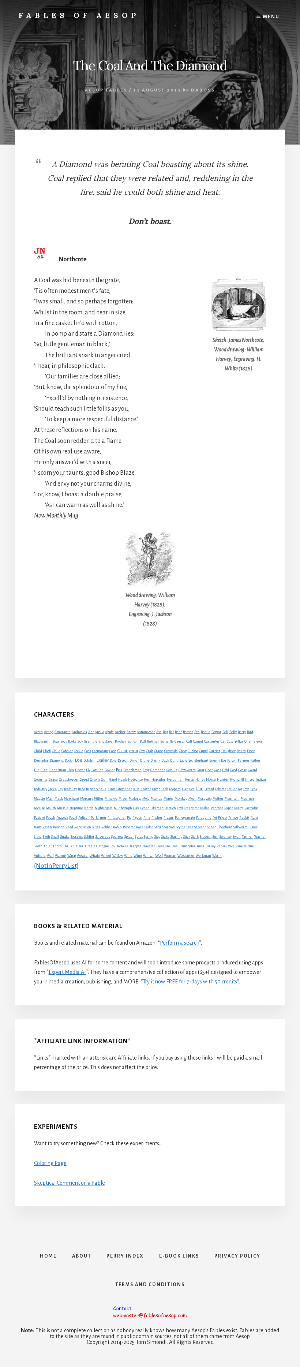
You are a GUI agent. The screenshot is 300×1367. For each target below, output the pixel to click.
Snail (55, 836)
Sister (253, 827)
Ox (186, 808)
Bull (143, 741)
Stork (195, 836)
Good (233, 770)
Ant (91, 732)
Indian (261, 779)
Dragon (123, 760)
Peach (50, 817)
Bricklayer (106, 741)
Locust (232, 789)
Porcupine (203, 817)
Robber (106, 827)
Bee (197, 732)
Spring (148, 836)
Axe (159, 732)
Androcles (79, 732)
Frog (146, 770)
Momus (156, 798)
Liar (185, 789)
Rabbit (244, 817)
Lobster (220, 789)
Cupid (203, 751)
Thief (48, 846)
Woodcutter (186, 856)
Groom (95, 779)
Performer (98, 817)
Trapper (135, 846)
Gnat (200, 770)
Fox (119, 769)
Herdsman (175, 779)
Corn (112, 751)
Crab (149, 751)
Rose (139, 827)
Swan (237, 836)
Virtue (249, 846)
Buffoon (133, 741)
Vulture (40, 856)
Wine (138, 856)
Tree (174, 846)
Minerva (111, 798)
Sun (215, 836)
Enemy (214, 760)
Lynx (254, 789)
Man (49, 798)
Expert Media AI (67, 972)
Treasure (163, 846)
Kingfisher (124, 789)
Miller (99, 798)
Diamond (57, 760)
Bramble (90, 741)
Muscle (62, 808)
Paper (228, 808)
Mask (59, 798)
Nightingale (104, 808)
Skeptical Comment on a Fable (69, 1183)
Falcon (232, 760)
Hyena (235, 779)
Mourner (247, 798)
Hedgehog (135, 779)
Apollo (99, 732)
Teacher (260, 836)
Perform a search (179, 943)
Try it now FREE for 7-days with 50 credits (190, 982)
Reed (69, 827)
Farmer (244, 760)
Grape (53, 779)
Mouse (39, 808)
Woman (170, 856)
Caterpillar (235, 741)
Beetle (205, 732)
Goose (242, 770)
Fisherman (57, 770)
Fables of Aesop (79, 15)
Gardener (157, 770)
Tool (113, 846)
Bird (250, 732)
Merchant (71, 798)
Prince (233, 817)
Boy (80, 741)
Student (205, 836)
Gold (225, 770)
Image (250, 779)
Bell (225, 732)
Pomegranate (185, 817)
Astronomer (146, 732)
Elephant (201, 760)
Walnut (60, 856)
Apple (109, 732)
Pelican (84, 817)
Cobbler (67, 751)
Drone (144, 760)
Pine (146, 817)
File (37, 770)
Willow (117, 856)
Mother (218, 798)
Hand (113, 779)
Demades (41, 760)
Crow (183, 751)
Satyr (157, 827)
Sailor (149, 827)
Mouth (51, 808)
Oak (136, 808)
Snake (65, 836)
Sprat (139, 836)
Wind (128, 856)
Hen (147, 779)
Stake (165, 836)
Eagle (183, 760)
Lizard (209, 789)
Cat (223, 741)
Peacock (62, 817)
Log (240, 789)
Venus (222, 846)
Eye (223, 760)
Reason (58, 827)
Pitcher (156, 817)
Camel (198, 741)
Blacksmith (43, 741)
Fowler (110, 770)
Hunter (223, 779)
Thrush (69, 846)
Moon (192, 798)
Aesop (48, 732)
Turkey (210, 846)
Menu (271, 16)
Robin (117, 827)
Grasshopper (69, 779)
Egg (190, 760)
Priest (222, 817)
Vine (239, 846)
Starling (176, 836)
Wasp (71, 856)
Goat (209, 770)
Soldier (89, 836)
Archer (120, 732)
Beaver (188, 732)
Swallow (226, 836)
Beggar (216, 732)
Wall (50, 856)
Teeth (38, 846)
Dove (113, 760)
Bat (171, 732)
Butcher (153, 741)
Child (38, 751)
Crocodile (171, 751)
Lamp (156, 789)
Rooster (129, 827)
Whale (95, 856)
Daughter (228, 751)
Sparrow (117, 836)
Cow (142, 751)
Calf (189, 741)
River (96, 827)
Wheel (106, 856)
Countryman (127, 750)
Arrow (131, 732)
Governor (41, 779)
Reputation (82, 827)
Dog (78, 760)
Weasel (83, 856)
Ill (242, 779)
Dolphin (89, 760)
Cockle (78, 751)
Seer (190, 827)
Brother (120, 741)
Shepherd (224, 827)
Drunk (155, 760)
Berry (242, 732)
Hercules (158, 779)
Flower (80, 770)
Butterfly (166, 741)
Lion (199, 789)
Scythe (180, 827)
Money (168, 798)
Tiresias (91, 846)
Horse (211, 779)
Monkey (181, 798)
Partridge (251, 808)
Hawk (122, 779)
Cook (88, 751)
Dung (174, 760)
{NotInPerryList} (56, 865)
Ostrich (170, 808)
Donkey (103, 760)
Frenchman (133, 770)
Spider (129, 836)
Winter (148, 856)
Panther (217, 808)
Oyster (194, 808)
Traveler (148, 846)
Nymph (126, 808)
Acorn (38, 732)
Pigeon (137, 817)
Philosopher (117, 817)
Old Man (157, 808)
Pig (129, 817)
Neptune (76, 808)
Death (241, 751)
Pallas (205, 808)
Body (63, 741)
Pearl (73, 817)
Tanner (247, 836)
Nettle (89, 808)
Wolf (159, 855)
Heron (189, 779)
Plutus (169, 817)
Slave (38, 836)
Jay (61, 789)
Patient (39, 817)
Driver (134, 760)
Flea (70, 770)
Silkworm (240, 827)
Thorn (57, 846)
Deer (251, 751)
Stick (186, 836)
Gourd (252, 770)
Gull (104, 779)
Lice (192, 789)
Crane (158, 751)
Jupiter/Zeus (96, 789)
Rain (254, 817)
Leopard (175, 789)
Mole (146, 798)
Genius (171, 770)
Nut (117, 808)
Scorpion (168, 827)
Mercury (86, 798)
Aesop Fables (106, 90)
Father (255, 760)
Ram (37, 827)
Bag (165, 732)
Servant (200, 827)
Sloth (46, 836)
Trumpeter (187, 846)
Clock (47, 751)
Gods (217, 770)
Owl (180, 808)
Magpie (39, 798)
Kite (136, 789)
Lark (164, 789)
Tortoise (122, 846)
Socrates (77, 836)
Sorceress (102, 836)
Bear (178, 732)
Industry (40, 789)
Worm (217, 856)
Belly (233, 732)
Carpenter (212, 741)
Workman (203, 856)
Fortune (97, 770)
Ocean (145, 808)
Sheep (211, 827)
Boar (56, 741)
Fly (88, 770)
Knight (145, 789)
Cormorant (100, 751)
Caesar (180, 741)
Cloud (56, 751)
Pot (215, 817)
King (111, 789)
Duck (165, 760)
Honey (200, 779)
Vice (231, 846)
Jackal (52, 789)
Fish (44, 770)
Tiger (79, 846)
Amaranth (63, 732)
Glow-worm (187, 770)
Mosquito (204, 798)
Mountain (232, 798)
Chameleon (253, 741)
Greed (84, 779)
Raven (47, 827)
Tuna (200, 846)
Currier (214, 751)
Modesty (135, 798)
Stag (157, 836)
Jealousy (70, 789)
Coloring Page (50, 1163)
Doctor (69, 760)
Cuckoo (193, 751)
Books (72, 741)
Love (246, 789)
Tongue (103, 846)
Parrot (238, 808)
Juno (81, 789)
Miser (123, 798)
